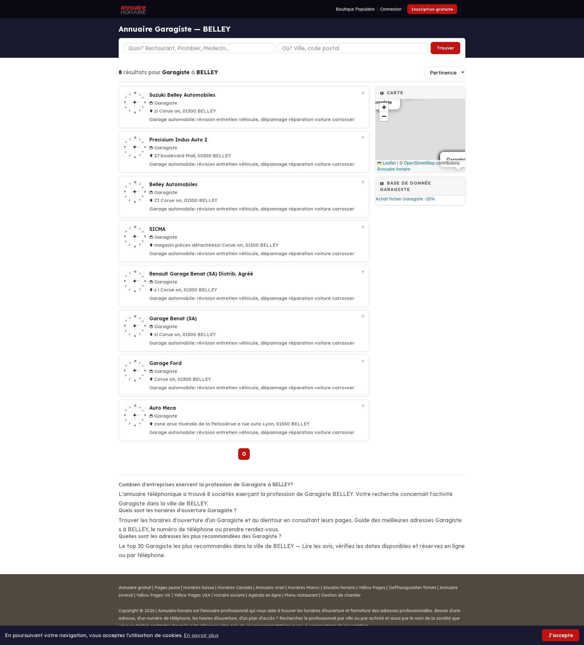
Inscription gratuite (432, 9)
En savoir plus (201, 635)
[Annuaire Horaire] (132, 9)
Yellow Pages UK (153, 595)
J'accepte (560, 635)
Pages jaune (167, 587)
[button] (383, 107)
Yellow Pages (372, 587)
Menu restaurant (301, 595)
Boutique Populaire (355, 9)
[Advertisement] (420, 305)
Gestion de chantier (341, 595)
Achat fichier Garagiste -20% (405, 199)
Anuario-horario (339, 587)
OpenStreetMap (419, 163)
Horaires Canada (234, 587)
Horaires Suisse (198, 587)
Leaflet (388, 163)
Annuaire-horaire (393, 169)
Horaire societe (229, 595)
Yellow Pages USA (192, 595)
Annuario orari (269, 587)
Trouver (445, 48)
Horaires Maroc (304, 587)
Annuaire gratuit (135, 587)
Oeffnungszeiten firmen (412, 587)
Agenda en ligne (264, 595)
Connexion (390, 9)
